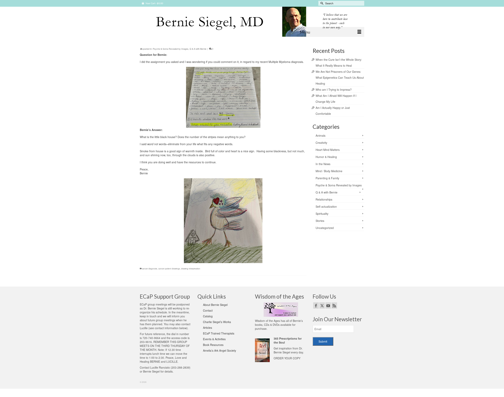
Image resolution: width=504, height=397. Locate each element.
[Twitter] (322, 305)
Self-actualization (326, 206)
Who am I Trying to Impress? (334, 90)
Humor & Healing (326, 157)
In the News (323, 164)
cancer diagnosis (149, 268)
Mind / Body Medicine (329, 171)
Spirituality (322, 214)
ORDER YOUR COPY (287, 358)
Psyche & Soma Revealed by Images (170, 48)
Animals (320, 135)
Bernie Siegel (151, 371)
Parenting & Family (327, 178)
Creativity (321, 143)
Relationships (324, 199)
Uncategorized (325, 228)
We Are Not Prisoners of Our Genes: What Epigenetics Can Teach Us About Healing (340, 77)
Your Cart (154, 3)
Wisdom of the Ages (267, 321)
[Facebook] (316, 305)
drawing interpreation (190, 268)
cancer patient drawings (169, 268)
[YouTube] (328, 305)
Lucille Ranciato (160, 367)
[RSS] (334, 305)
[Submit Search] (321, 3)
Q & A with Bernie (198, 48)
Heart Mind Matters (328, 150)
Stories (320, 221)
